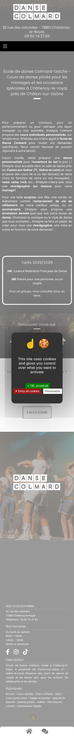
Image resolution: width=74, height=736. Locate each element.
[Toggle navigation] (5, 46)
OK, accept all (39, 386)
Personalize (52, 391)
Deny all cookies (28, 391)
